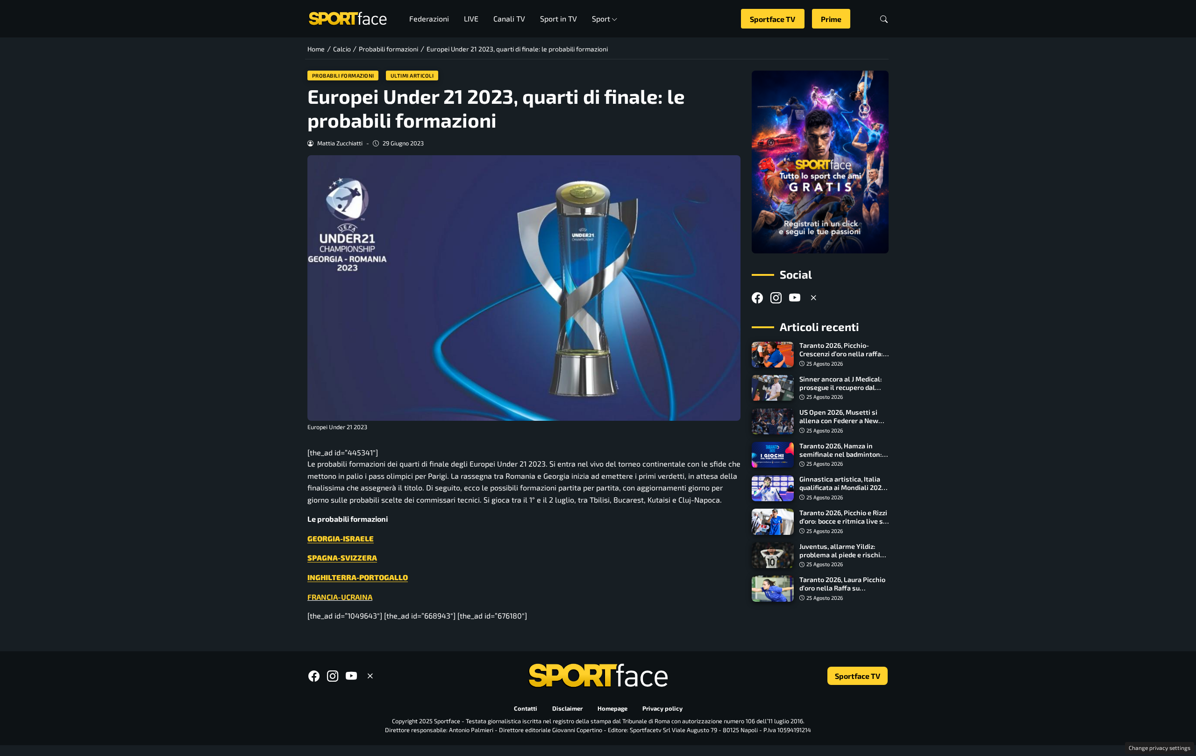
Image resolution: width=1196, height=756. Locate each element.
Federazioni (429, 18)
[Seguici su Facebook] (757, 297)
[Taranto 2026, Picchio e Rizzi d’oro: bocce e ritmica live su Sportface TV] (773, 522)
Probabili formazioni (343, 75)
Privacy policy (662, 708)
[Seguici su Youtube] (794, 297)
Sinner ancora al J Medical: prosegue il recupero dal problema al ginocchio (840, 387)
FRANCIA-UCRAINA (339, 596)
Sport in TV (558, 18)
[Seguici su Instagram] (776, 297)
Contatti (525, 708)
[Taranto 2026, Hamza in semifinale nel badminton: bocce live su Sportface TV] (773, 455)
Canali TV (509, 18)
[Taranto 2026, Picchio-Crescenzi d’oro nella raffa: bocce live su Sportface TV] (773, 355)
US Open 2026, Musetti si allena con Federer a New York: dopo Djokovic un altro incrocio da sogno (842, 425)
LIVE (471, 18)
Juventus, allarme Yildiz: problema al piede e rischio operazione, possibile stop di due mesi (841, 559)
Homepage (612, 708)
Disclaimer (567, 708)
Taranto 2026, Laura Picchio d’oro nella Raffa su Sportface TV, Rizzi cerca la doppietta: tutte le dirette (842, 592)
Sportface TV (772, 18)
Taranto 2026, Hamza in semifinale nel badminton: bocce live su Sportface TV (840, 454)
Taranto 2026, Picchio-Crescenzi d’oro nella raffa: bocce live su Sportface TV (841, 354)
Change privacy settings (1159, 747)
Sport (601, 18)
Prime (831, 18)
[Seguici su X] (813, 297)
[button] (884, 19)
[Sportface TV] (820, 162)
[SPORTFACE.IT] (347, 17)
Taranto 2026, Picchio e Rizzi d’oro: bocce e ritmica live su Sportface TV (843, 521)
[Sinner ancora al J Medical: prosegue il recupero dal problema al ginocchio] (773, 388)
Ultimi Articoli (412, 75)
